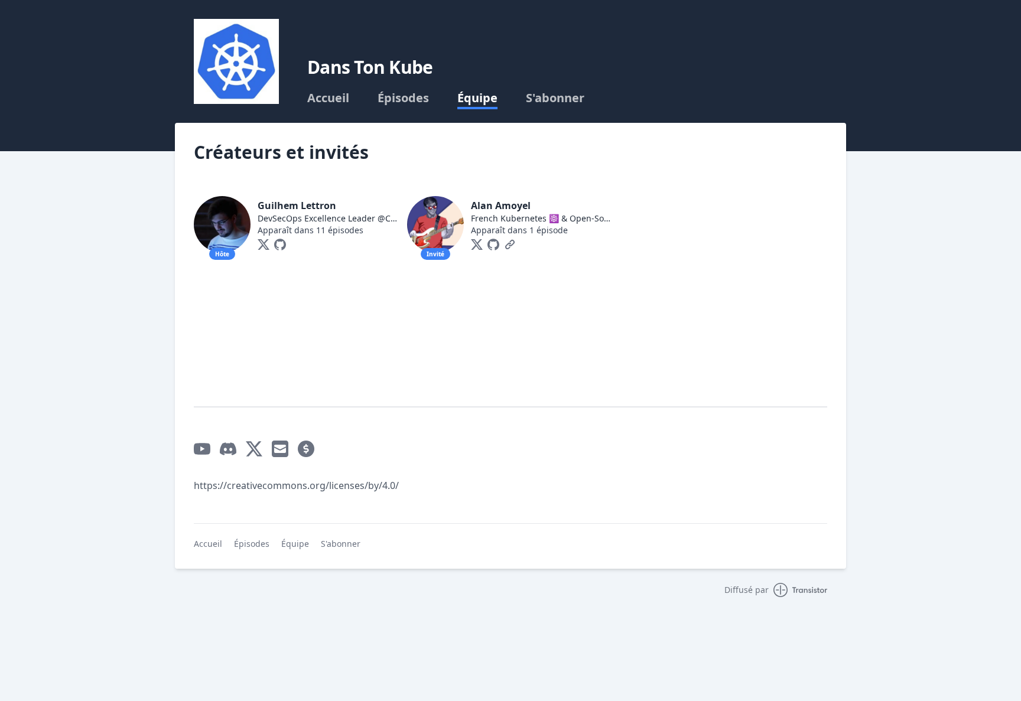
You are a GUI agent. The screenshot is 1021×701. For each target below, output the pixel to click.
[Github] (280, 244)
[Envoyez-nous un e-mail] (280, 449)
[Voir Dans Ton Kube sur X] (254, 449)
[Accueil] (236, 61)
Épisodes (403, 98)
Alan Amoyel (501, 205)
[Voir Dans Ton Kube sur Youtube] (202, 449)
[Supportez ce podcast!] (306, 449)
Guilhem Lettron (297, 205)
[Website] (510, 244)
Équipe (477, 98)
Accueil (328, 98)
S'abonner (555, 98)
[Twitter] (263, 244)
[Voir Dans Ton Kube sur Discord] (228, 449)
